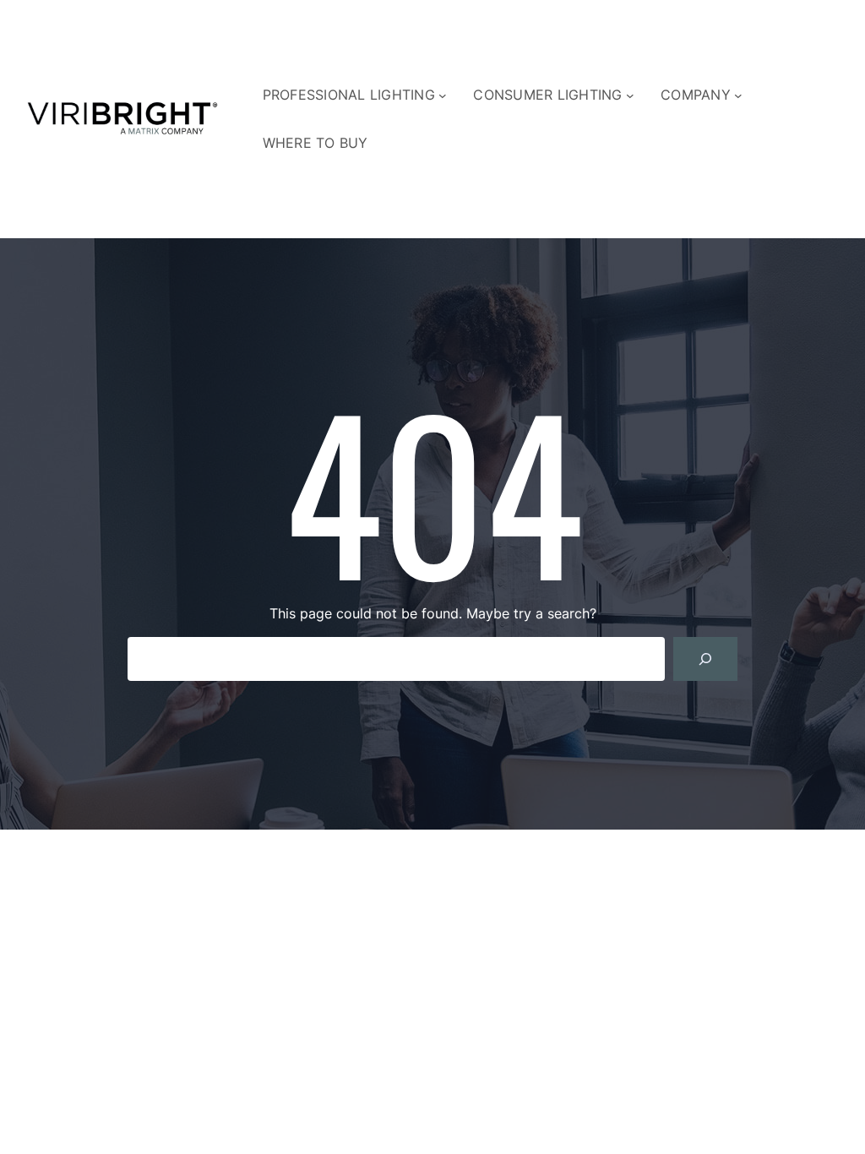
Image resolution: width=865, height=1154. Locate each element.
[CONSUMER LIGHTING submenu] (630, 95)
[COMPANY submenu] (738, 95)
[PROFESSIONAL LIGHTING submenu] (442, 95)
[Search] (705, 659)
